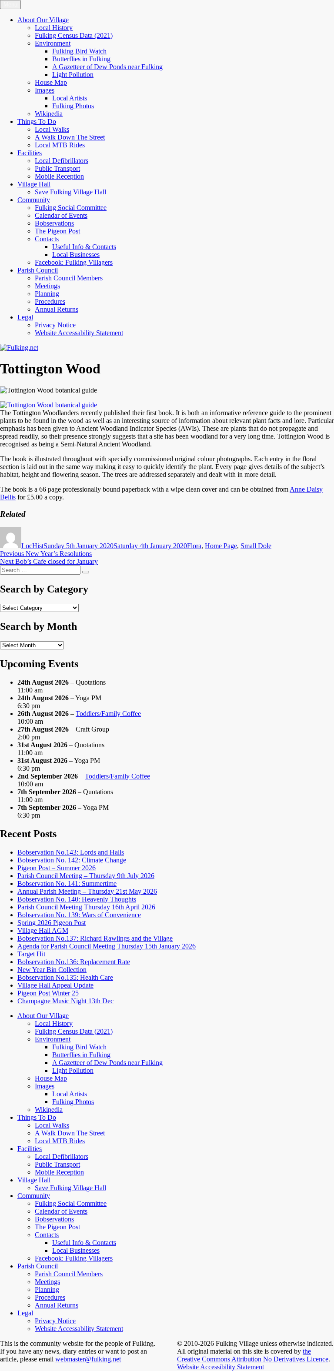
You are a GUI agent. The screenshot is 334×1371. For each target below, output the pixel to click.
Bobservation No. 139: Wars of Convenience (79, 914)
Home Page (221, 545)
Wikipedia (49, 113)
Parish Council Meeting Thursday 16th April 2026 (86, 907)
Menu (10, 4)
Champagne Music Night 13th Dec (65, 1001)
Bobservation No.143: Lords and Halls (70, 852)
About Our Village (43, 19)
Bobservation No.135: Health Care (65, 977)
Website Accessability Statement (79, 332)
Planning (47, 293)
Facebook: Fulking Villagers (74, 262)
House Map (51, 82)
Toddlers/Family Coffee (108, 713)
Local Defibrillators (61, 160)
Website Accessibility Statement (220, 1367)
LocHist (32, 545)
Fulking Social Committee (71, 207)
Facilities (29, 152)
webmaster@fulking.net (88, 1359)
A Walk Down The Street (70, 137)
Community (33, 199)
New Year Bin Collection (52, 969)
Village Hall (33, 184)
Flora (194, 545)
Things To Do (36, 121)
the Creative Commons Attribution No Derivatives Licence (252, 1355)
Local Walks (52, 129)
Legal (25, 317)
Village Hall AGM (42, 930)
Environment (52, 43)
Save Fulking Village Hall (70, 192)
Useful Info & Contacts (84, 246)
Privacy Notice (55, 325)
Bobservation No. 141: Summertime (67, 883)
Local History (54, 27)
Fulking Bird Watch (79, 51)
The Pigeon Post (57, 231)
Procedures (50, 301)
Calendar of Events (61, 215)
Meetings (47, 286)
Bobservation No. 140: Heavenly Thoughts (76, 899)
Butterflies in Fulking (81, 59)
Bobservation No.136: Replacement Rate (73, 961)
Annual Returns (56, 309)
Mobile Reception (59, 176)
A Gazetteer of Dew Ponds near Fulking (107, 66)
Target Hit (31, 954)
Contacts (47, 239)
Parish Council (37, 270)
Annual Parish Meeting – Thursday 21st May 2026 (87, 891)
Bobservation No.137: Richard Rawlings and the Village (95, 938)
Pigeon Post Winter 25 (48, 993)
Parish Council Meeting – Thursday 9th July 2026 (85, 875)
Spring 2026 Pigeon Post (51, 922)
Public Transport (57, 168)
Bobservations (54, 223)
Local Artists (69, 98)
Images (44, 90)
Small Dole (255, 545)
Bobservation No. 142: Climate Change (71, 860)
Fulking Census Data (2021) (74, 35)
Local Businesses (76, 254)
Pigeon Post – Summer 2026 (56, 868)
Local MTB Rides (60, 145)
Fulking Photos (73, 106)
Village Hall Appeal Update (55, 985)
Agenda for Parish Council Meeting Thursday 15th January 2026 (106, 946)
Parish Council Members (69, 278)
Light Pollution (73, 74)
